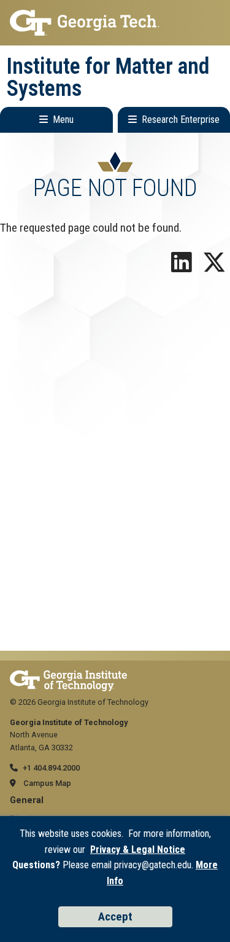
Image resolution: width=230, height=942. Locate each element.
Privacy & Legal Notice (137, 849)
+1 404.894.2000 (51, 767)
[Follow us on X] (214, 267)
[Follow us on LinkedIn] (181, 267)
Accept (115, 916)
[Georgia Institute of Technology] (115, 22)
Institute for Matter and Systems (108, 77)
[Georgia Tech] (68, 676)
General (27, 800)
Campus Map (47, 783)
